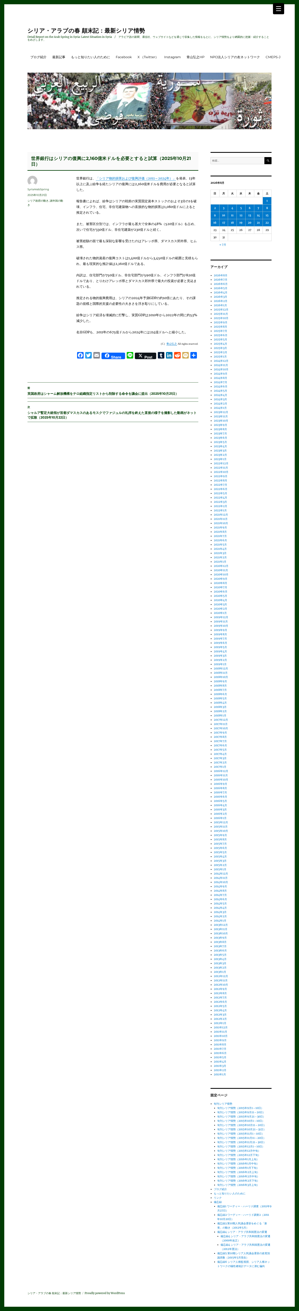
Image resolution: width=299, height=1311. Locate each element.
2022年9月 (220, 476)
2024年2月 (220, 403)
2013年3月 (220, 963)
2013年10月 (221, 933)
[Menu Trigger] (278, 8)
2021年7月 (220, 536)
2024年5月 (220, 391)
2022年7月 (220, 485)
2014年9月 (220, 886)
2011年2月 (220, 1070)
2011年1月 (220, 1074)
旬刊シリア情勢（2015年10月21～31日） (241, 1129)
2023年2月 (220, 455)
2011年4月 (220, 1061)
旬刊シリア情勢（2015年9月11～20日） (241, 1112)
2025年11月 (221, 314)
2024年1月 (220, 408)
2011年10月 (221, 1036)
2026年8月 (220, 275)
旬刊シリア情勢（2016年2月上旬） (238, 1172)
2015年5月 (220, 852)
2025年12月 (221, 309)
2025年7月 (220, 331)
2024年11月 (221, 365)
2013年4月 (220, 959)
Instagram (172, 57)
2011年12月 (221, 1027)
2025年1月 (220, 356)
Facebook (124, 57)
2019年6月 (220, 643)
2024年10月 (221, 369)
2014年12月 (221, 873)
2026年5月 (220, 288)
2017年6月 (220, 745)
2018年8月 (220, 685)
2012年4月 (220, 1010)
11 (232, 215)
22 (267, 222)
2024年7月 (220, 382)
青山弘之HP (195, 57)
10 (223, 215)
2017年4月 (220, 754)
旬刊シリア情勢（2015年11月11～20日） (241, 1138)
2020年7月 (220, 587)
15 (267, 215)
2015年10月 (221, 831)
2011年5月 (220, 1057)
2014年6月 (220, 899)
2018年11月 (221, 673)
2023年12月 (221, 412)
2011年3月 (220, 1066)
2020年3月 (220, 604)
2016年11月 (221, 775)
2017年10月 (221, 728)
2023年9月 (220, 425)
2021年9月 (220, 527)
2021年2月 (220, 557)
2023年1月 (220, 459)
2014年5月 (220, 903)
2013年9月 (220, 937)
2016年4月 (220, 805)
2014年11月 (221, 878)
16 (214, 222)
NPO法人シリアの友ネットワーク (235, 57)
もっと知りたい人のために (90, 57)
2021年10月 (221, 523)
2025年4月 (220, 344)
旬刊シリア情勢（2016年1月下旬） (238, 1168)
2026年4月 (220, 292)
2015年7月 (220, 843)
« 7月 (222, 244)
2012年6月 (220, 1002)
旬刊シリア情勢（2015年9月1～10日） (240, 1108)
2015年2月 (220, 865)
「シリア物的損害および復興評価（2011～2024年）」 (136, 178)
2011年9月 (220, 1040)
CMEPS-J (273, 57)
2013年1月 (220, 972)
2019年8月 (220, 634)
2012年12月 (221, 976)
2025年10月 (221, 318)
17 (223, 222)
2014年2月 (220, 916)
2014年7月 (220, 895)
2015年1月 (220, 869)
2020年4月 (220, 600)
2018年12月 (221, 668)
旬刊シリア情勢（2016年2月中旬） (238, 1176)
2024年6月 (220, 386)
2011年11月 (220, 1031)
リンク (218, 1197)
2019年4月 (220, 651)
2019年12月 (221, 617)
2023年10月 (221, 420)
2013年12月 (221, 925)
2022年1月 (220, 510)
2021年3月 (220, 553)
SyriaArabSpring (38, 189)
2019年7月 (220, 638)
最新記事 (58, 57)
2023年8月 (220, 429)
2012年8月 (220, 993)
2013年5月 (220, 955)
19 (240, 222)
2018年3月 (220, 707)
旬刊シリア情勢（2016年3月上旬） (238, 1185)
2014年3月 (220, 912)
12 (241, 215)
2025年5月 (220, 339)
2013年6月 (220, 950)
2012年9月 (220, 989)
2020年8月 (220, 583)
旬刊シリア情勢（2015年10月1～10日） (241, 1121)
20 (249, 222)
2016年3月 (220, 809)
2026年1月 (220, 305)
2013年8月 (220, 942)
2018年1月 (220, 715)
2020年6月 (220, 591)
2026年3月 (220, 297)
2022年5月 (220, 493)
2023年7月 (220, 433)
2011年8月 (220, 1044)
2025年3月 (220, 348)
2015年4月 (220, 856)
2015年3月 (220, 861)
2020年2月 (220, 608)
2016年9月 (220, 784)
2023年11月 (221, 416)
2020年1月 (220, 613)
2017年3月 (220, 758)
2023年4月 (220, 446)
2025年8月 (220, 326)
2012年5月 (220, 1006)
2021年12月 (221, 514)
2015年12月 (221, 822)
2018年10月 (221, 677)
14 (258, 215)
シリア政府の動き (38, 200)
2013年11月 (220, 929)
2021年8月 (220, 532)
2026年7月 (220, 279)
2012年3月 (220, 1014)
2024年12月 (221, 361)
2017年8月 (220, 737)
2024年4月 (220, 395)
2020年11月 (221, 570)
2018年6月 (220, 694)
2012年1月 (220, 1023)
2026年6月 (221, 284)
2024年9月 (220, 373)
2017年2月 (220, 762)
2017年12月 (221, 720)
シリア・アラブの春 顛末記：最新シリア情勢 (86, 30)
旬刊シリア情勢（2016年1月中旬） (238, 1163)
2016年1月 (220, 818)
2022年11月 (221, 467)
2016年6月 (220, 796)
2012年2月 (220, 1019)
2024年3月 (220, 399)
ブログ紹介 (38, 57)
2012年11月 (221, 980)
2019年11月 (221, 621)
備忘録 (218, 1202)
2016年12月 (221, 771)
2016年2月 (220, 814)
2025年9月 (220, 322)
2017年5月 (220, 749)
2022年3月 (220, 502)
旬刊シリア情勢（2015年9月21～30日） (241, 1116)
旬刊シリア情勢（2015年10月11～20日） (241, 1125)
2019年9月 (220, 630)
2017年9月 (220, 732)
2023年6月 (220, 438)
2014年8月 (220, 890)
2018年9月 (220, 681)
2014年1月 (220, 920)
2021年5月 (220, 544)
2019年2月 (220, 660)
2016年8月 (220, 788)
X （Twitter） (147, 57)
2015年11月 (221, 826)
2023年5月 (220, 442)
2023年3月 (220, 450)
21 (258, 222)
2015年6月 (220, 848)
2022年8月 (220, 480)
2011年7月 (220, 1049)
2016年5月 (220, 801)
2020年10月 (221, 574)
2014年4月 (220, 908)
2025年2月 (220, 352)
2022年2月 (220, 506)
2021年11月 (221, 519)
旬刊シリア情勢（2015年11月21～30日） (241, 1142)
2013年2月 (220, 967)
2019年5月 (220, 647)
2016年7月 (220, 792)
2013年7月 (220, 946)
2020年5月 (220, 596)
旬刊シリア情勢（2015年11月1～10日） (240, 1133)
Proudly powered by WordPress (105, 1293)
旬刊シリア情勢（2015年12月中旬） (239, 1150)
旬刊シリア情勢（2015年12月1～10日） (241, 1146)
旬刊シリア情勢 (223, 1103)
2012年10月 (221, 984)
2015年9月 (220, 835)
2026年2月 (220, 301)
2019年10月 (221, 626)
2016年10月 (221, 779)
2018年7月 (220, 690)
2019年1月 (220, 664)
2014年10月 (221, 882)
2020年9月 (220, 579)
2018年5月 (220, 698)
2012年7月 (220, 997)
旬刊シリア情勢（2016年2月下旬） (238, 1180)
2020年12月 (221, 566)
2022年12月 (221, 463)
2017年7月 (220, 741)
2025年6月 (220, 335)
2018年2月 (220, 711)
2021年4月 (220, 549)
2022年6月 (220, 489)
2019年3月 (220, 655)
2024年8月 (220, 378)
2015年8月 (220, 839)
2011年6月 (220, 1053)
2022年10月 (221, 472)
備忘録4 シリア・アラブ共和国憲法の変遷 (242, 1232)
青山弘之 (171, 343)
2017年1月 (220, 767)
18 (232, 222)
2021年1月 (220, 561)
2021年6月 (220, 540)
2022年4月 (220, 497)
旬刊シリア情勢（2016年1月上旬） (238, 1159)
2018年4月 (220, 702)
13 (249, 215)
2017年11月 (221, 724)
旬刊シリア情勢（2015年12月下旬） (239, 1155)
